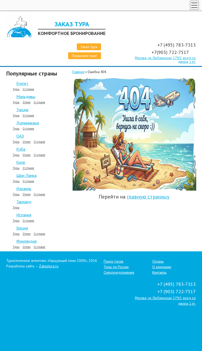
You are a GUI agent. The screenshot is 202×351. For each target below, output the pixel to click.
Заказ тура (88, 46)
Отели (27, 102)
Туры (16, 89)
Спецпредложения (119, 272)
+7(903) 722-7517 (171, 52)
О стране (28, 89)
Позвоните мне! (84, 55)
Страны (158, 261)
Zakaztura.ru (48, 266)
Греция (22, 228)
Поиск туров (113, 261)
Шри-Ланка (26, 175)
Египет (22, 83)
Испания (23, 215)
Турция (22, 110)
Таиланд (24, 202)
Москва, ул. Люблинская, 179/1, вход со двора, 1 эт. (165, 60)
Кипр (20, 162)
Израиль (23, 188)
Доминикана (27, 123)
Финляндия (26, 241)
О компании (161, 266)
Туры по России (116, 266)
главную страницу (148, 196)
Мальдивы (25, 96)
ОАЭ (20, 136)
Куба (20, 149)
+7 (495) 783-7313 (176, 45)
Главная (78, 72)
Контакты (159, 272)
